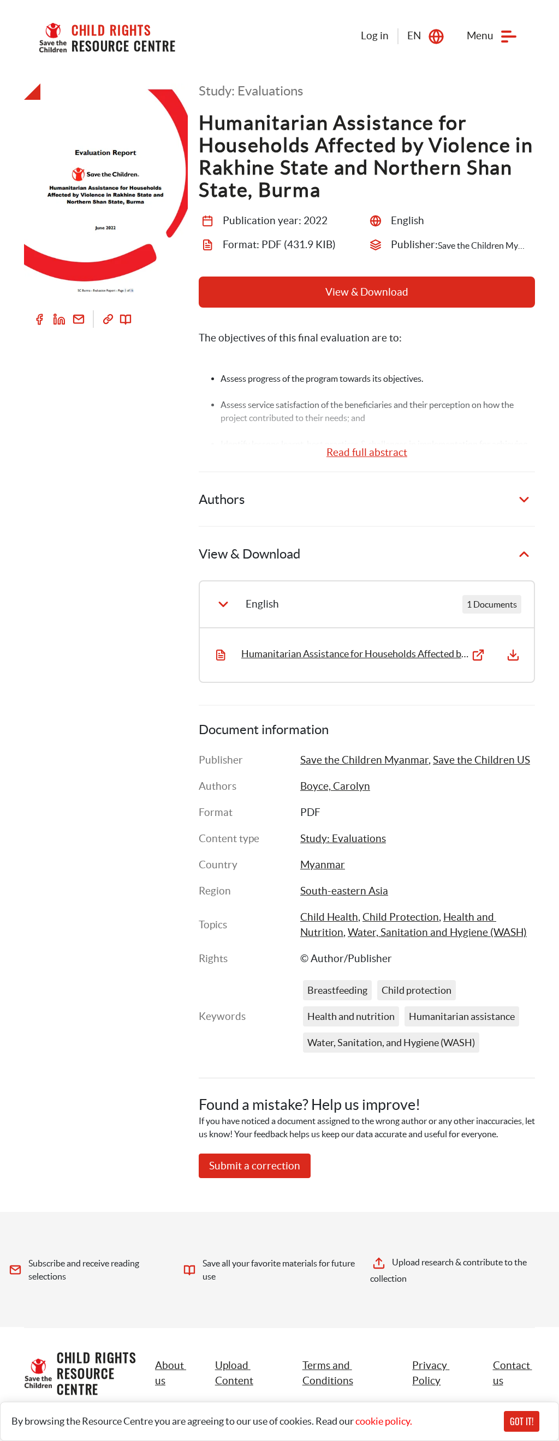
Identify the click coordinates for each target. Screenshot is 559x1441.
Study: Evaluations (343, 838)
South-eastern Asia (344, 891)
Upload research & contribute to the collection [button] (449, 1270)
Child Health (329, 917)
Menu (480, 35)
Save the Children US (481, 760)
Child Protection (400, 917)
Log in (375, 35)
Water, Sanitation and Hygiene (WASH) (437, 932)
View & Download (366, 292)
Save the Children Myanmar (364, 760)
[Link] (108, 319)
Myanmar (322, 864)
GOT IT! (521, 1421)
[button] (246, 1373)
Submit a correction (254, 1166)
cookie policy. (383, 1421)
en (414, 35)
